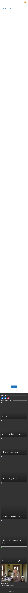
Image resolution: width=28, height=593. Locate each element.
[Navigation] (25, 2)
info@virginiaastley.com (7, 586)
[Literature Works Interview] (14, 362)
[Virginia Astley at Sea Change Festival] (14, 132)
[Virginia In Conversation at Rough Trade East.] (14, 301)
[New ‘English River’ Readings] (14, 170)
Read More (9, 27)
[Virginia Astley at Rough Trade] (14, 228)
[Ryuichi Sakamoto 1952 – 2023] (14, 39)
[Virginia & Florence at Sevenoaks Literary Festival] (14, 263)
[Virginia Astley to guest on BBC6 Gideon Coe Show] (14, 332)
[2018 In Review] (14, 203)
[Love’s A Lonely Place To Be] (14, 14)
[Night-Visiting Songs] (14, 67)
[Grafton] (14, 100)
